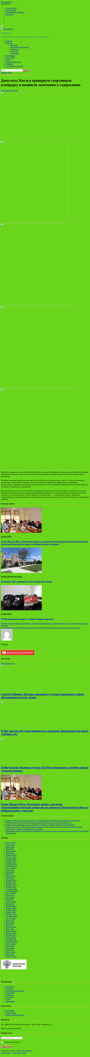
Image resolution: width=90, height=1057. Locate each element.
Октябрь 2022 (11, 940)
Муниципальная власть (19, 47)
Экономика (10, 1001)
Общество (14, 49)
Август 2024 (11, 893)
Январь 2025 (11, 883)
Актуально (14, 54)
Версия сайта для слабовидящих (19, 652)
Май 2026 (9, 849)
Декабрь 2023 (11, 910)
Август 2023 (11, 919)
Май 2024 (9, 900)
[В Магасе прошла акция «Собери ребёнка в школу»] (21, 610)
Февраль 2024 (11, 906)
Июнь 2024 (10, 897)
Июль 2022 (10, 946)
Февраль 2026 (11, 855)
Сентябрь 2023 (11, 916)
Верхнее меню (7, 2)
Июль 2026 (10, 845)
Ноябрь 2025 (11, 862)
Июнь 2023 (10, 923)
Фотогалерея (11, 10)
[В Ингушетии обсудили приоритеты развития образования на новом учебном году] (21, 726)
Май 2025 (9, 874)
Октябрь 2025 (11, 864)
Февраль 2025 (11, 881)
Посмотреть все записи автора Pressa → (17, 649)
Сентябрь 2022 (11, 942)
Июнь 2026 (10, 847)
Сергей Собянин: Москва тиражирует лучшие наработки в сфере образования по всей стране (43, 821)
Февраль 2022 (11, 957)
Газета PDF (10, 58)
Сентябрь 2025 (11, 866)
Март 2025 (10, 878)
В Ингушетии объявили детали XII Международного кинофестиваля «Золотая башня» (40, 825)
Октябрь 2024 (11, 889)
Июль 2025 (10, 870)
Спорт (8, 999)
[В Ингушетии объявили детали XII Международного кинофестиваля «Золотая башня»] (21, 763)
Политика (14, 51)
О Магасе (9, 64)
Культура (13, 45)
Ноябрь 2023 (11, 912)
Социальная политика (14, 66)
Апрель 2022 (11, 952)
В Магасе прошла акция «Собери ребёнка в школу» (27, 619)
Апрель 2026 (11, 851)
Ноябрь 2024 (11, 887)
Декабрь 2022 (11, 935)
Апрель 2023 (11, 927)
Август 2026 (11, 843)
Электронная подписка (15, 12)
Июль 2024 (10, 895)
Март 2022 (10, 954)
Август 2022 (11, 944)
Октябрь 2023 (11, 914)
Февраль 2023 (11, 931)
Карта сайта (5, 1053)
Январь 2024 (11, 908)
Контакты (9, 14)
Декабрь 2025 (11, 859)
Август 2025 (11, 868)
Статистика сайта (19, 1053)
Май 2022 (9, 950)
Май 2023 (9, 925)
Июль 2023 (10, 921)
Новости (9, 43)
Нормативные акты (13, 62)
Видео (8, 60)
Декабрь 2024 (11, 885)
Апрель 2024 (11, 902)
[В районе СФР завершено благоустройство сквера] (21, 572)
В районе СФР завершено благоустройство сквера (26, 581)
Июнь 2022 (10, 948)
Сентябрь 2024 (11, 891)
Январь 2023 (11, 933)
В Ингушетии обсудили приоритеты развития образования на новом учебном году (39, 823)
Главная (9, 41)
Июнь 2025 (10, 872)
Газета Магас (6, 33)
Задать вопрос (11, 8)
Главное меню (6, 73)
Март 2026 (10, 853)
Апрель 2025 (11, 876)
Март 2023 (10, 929)
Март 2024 (10, 904)
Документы (10, 56)
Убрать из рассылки (11, 1042)
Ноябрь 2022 (11, 938)
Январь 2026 (11, 857)
